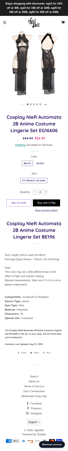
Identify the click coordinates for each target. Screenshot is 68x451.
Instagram (35, 413)
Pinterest (35, 408)
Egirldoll (39, 430)
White (27, 163)
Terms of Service (34, 386)
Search (34, 376)
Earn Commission (34, 391)
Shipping (20, 144)
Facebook (36, 403)
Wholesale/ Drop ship (34, 396)
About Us (34, 381)
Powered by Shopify (34, 434)
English (32, 422)
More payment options (46, 210)
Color (34, 156)
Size (34, 173)
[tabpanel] (34, 63)
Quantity (25, 192)
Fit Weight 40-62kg (33, 180)
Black (40, 163)
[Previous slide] (22, 104)
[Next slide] (45, 104)
